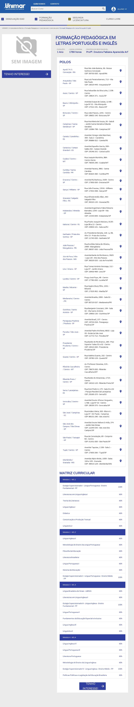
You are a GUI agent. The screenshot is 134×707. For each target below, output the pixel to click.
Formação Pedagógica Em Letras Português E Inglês (75, 28)
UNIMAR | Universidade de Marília (12, 28)
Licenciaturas (44, 28)
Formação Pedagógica (31, 28)
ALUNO (119, 9)
